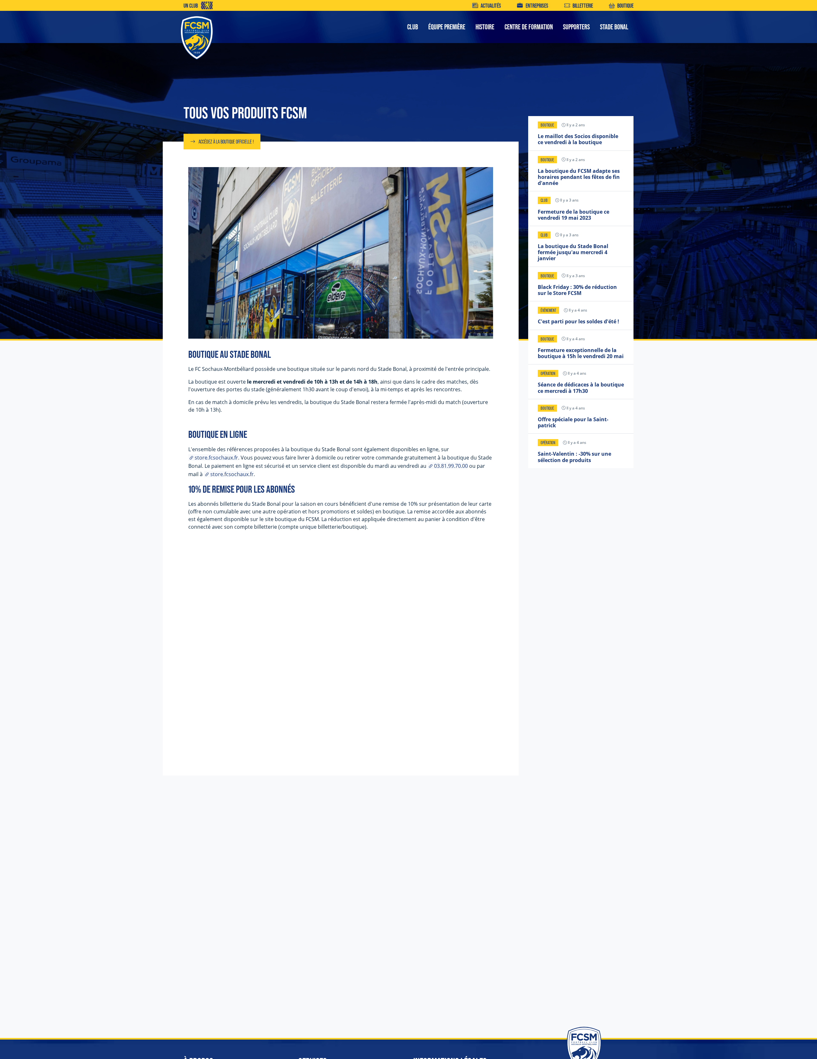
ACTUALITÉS (491, 5)
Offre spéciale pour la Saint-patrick (573, 422)
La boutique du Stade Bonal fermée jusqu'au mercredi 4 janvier (573, 252)
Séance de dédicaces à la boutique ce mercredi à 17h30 (581, 387)
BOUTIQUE (625, 5)
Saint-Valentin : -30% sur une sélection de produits (574, 456)
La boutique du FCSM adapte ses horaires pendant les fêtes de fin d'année (579, 177)
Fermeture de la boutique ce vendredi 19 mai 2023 (573, 214)
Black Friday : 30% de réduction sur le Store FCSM (577, 290)
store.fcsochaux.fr (216, 457)
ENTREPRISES (537, 5)
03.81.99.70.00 (451, 465)
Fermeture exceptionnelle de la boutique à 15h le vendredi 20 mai (581, 353)
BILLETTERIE (583, 5)
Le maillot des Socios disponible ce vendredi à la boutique (578, 139)
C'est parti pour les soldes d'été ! (578, 321)
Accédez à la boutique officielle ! (226, 141)
